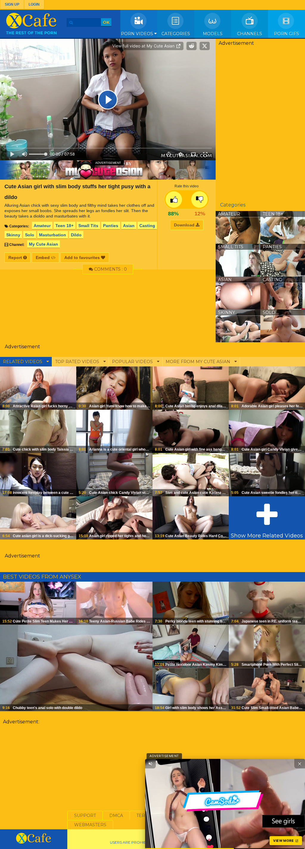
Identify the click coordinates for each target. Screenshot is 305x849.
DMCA (116, 815)
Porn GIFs (286, 33)
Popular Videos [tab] (133, 361)
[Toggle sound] (150, 763)
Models (212, 33)
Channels (249, 33)
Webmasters (90, 825)
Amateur (42, 225)
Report (15, 257)
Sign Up (12, 4)
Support (85, 815)
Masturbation (52, 234)
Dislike (199, 199)
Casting (147, 225)
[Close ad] (299, 763)
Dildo (76, 234)
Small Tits (88, 225)
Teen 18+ (64, 225)
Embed (43, 257)
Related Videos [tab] (23, 361)
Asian (129, 225)
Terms (144, 815)
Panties (110, 225)
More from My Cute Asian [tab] (198, 361)
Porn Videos (137, 33)
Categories (175, 33)
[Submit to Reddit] (191, 46)
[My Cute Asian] (108, 169)
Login (34, 4)
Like (174, 199)
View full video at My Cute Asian (144, 45)
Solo (29, 234)
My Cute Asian (43, 244)
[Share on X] (205, 46)
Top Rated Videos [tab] (77, 361)
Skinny (13, 234)
